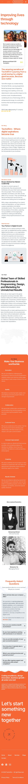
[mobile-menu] (26, 2)
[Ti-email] (10, 765)
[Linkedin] (6, 765)
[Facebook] (2, 765)
